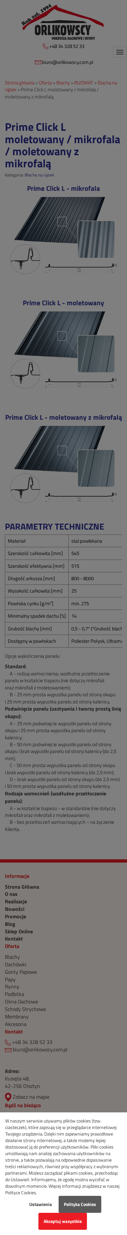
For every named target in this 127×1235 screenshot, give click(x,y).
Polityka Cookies (80, 1204)
